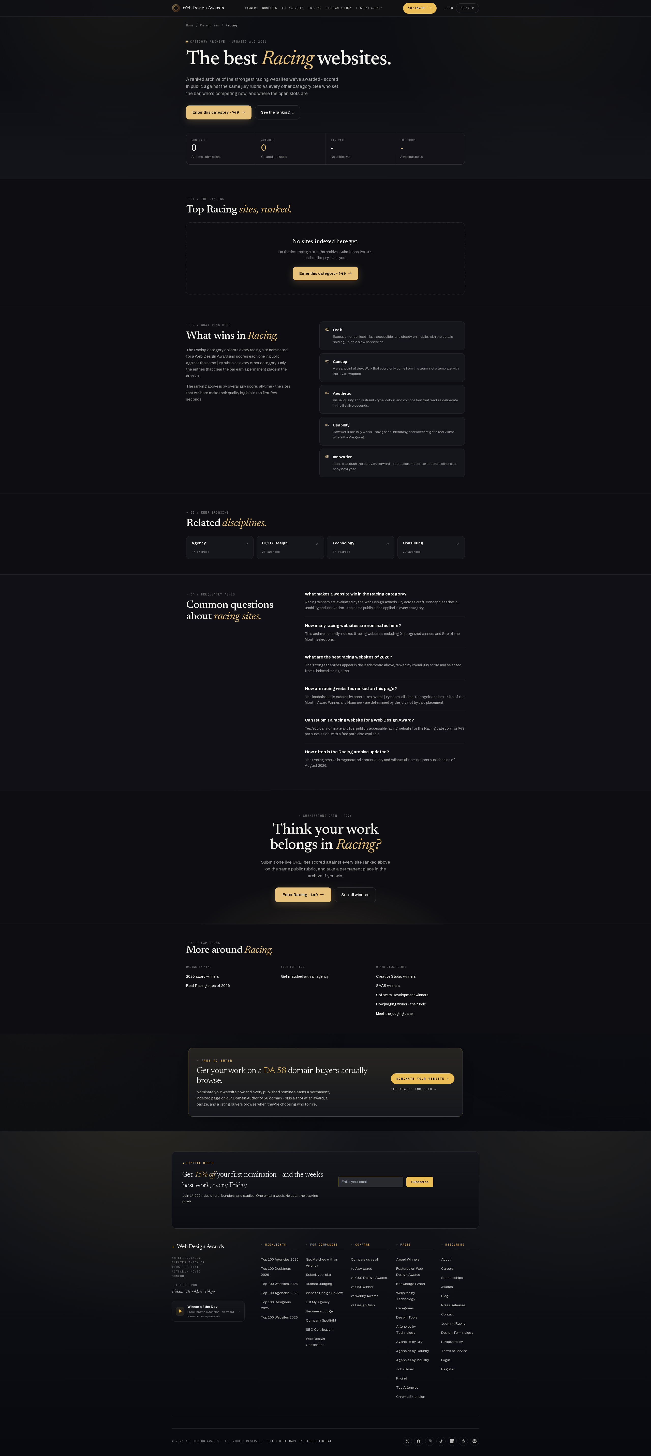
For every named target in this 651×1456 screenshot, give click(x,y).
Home (190, 25)
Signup (467, 8)
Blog (445, 1296)
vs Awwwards (361, 1268)
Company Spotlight (321, 1320)
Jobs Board (405, 1369)
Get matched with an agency (305, 976)
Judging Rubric (453, 1323)
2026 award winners (202, 976)
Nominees (269, 8)
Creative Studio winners (396, 976)
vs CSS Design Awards (369, 1278)
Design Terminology (457, 1333)
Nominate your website (422, 1078)
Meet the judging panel (394, 1013)
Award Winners (408, 1259)
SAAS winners (388, 986)
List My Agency (318, 1302)
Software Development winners (402, 995)
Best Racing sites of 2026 (208, 986)
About (446, 1259)
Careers (447, 1268)
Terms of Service (454, 1351)
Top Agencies (293, 8)
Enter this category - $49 (219, 112)
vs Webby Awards (364, 1296)
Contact (447, 1314)
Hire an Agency (339, 8)
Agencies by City (409, 1342)
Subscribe (419, 1182)
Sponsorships (452, 1278)
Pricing (314, 8)
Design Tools (406, 1317)
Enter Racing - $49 (303, 895)
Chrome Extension (410, 1397)
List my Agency (369, 8)
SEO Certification (319, 1329)
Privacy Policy (452, 1342)
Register (447, 1369)
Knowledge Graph (410, 1284)
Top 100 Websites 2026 (279, 1284)
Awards (447, 1287)
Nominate (420, 8)
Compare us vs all (365, 1259)
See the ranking (277, 112)
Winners (251, 8)
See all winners (355, 895)
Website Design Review (324, 1293)
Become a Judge (319, 1311)
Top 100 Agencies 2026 (280, 1259)
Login (448, 8)
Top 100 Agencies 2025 (280, 1293)
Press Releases (453, 1305)
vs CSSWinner (362, 1287)
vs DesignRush (363, 1305)
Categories (209, 25)
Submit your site (318, 1275)
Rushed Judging (319, 1284)
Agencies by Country (412, 1351)
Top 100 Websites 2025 (279, 1317)
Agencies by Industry (412, 1360)
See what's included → (413, 1089)
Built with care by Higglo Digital (300, 1441)
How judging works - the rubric (401, 1004)
